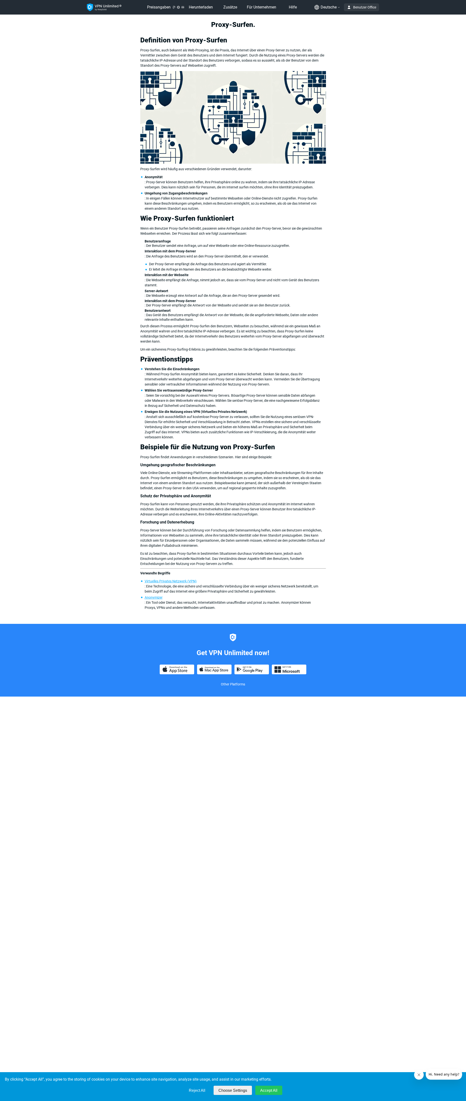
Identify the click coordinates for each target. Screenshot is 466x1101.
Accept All (268, 1090)
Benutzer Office (364, 7)
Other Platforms (233, 684)
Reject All (197, 1090)
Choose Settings (232, 1090)
